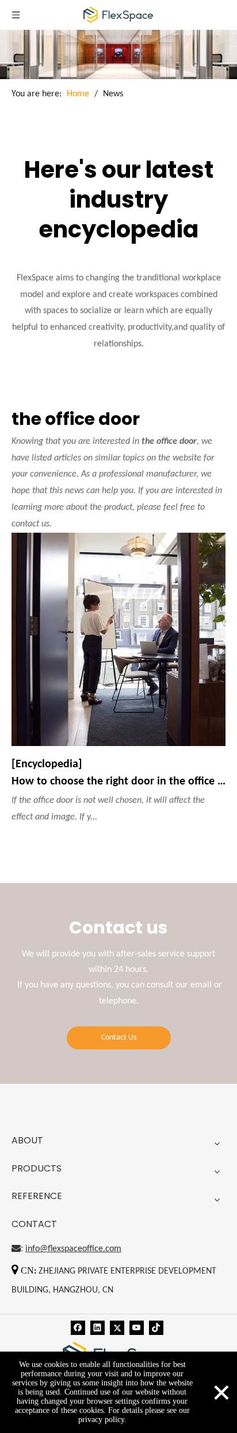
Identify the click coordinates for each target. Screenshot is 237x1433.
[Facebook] (78, 1328)
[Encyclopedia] (47, 764)
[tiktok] (156, 1328)
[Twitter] (117, 1328)
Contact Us (118, 1037)
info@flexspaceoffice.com (73, 1249)
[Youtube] (136, 1328)
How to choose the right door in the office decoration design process (118, 781)
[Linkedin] (97, 1328)
